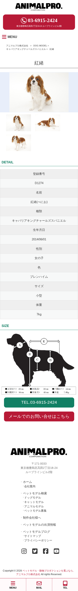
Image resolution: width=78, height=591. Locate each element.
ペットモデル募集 (35, 510)
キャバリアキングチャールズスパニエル (26, 49)
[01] (47, 123)
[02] (18, 143)
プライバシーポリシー (38, 540)
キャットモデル (34, 502)
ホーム (27, 481)
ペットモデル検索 (35, 493)
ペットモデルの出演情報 (39, 524)
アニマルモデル (34, 506)
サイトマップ (32, 536)
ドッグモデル (32, 497)
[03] (18, 123)
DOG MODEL (40, 45)
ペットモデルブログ (36, 531)
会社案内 (29, 486)
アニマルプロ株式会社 (17, 45)
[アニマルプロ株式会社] (39, 12)
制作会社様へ (32, 517)
